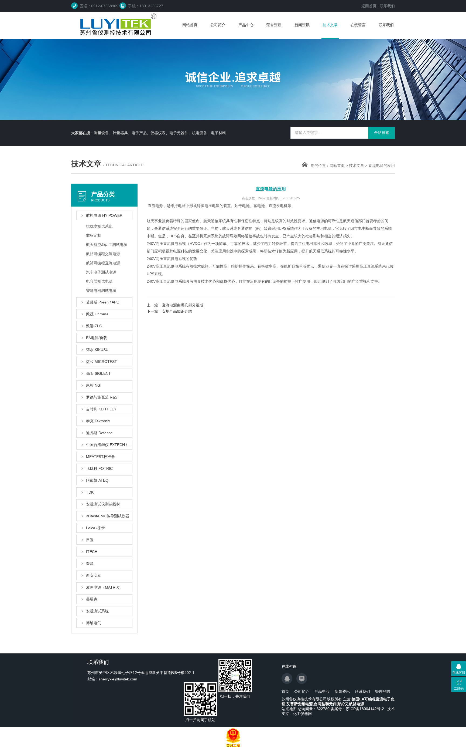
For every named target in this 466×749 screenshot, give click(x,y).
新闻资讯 (302, 25)
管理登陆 (382, 691)
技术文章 (330, 25)
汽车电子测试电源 (101, 272)
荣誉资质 (274, 25)
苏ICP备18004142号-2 (365, 709)
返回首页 (368, 6)
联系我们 (387, 6)
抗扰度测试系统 (99, 226)
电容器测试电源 (99, 281)
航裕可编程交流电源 (103, 254)
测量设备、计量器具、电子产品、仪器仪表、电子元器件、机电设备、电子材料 (160, 133)
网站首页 (189, 25)
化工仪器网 (302, 713)
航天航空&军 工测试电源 (106, 244)
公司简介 (217, 25)
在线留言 (358, 25)
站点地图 (289, 709)
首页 (285, 691)
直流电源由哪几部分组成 (182, 305)
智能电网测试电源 (101, 290)
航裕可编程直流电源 (103, 263)
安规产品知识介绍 (177, 311)
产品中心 (245, 25)
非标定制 (93, 235)
